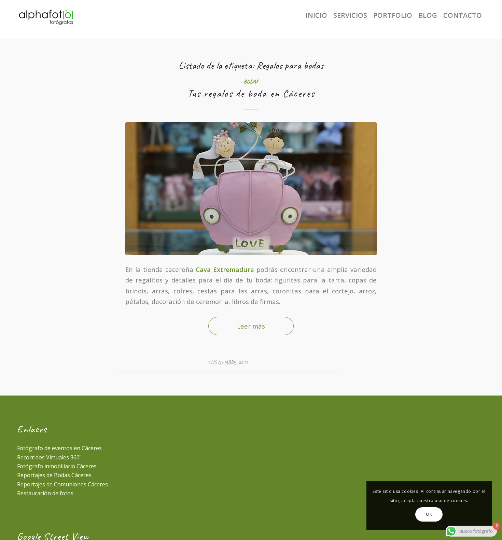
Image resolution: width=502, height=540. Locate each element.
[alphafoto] (52, 15)
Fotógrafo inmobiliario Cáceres (57, 466)
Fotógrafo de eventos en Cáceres (59, 448)
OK (429, 514)
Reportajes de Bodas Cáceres (54, 475)
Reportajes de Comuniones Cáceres (62, 484)
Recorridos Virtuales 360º (49, 457)
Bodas (251, 81)
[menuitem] (316, 15)
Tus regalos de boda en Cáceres (251, 93)
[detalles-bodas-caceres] (251, 188)
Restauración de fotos (45, 493)
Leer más (251, 326)
